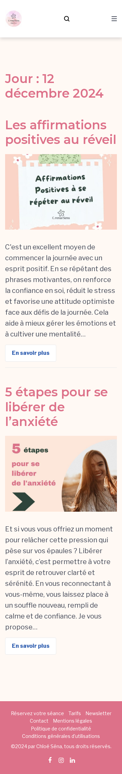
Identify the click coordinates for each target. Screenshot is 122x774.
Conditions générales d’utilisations (61, 736)
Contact (39, 721)
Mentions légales (72, 721)
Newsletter (98, 713)
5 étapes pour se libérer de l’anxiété (56, 406)
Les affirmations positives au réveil (60, 132)
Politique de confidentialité (61, 728)
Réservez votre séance (37, 713)
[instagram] (61, 760)
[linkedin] (72, 760)
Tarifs (74, 713)
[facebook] (49, 760)
